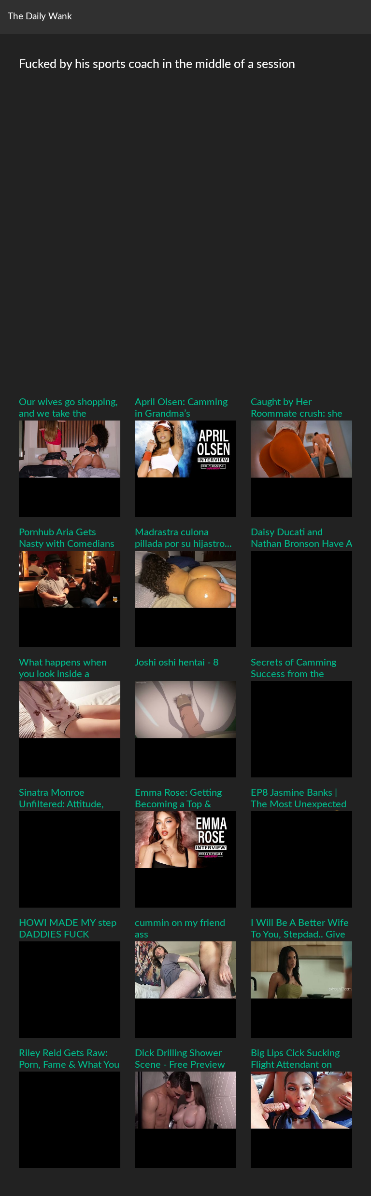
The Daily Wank (40, 16)
